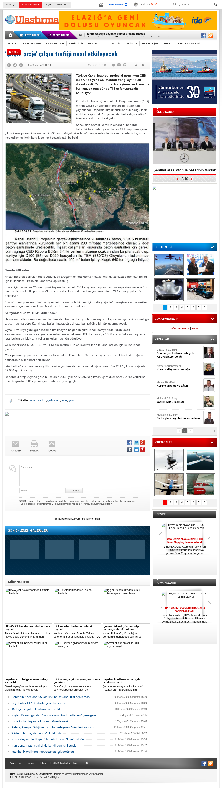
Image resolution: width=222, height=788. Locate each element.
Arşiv (48, 4)
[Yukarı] (52, 446)
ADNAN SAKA (170, 384)
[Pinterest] (142, 449)
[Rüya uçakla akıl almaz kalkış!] (169, 484)
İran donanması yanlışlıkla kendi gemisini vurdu (44, 745)
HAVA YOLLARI (166, 582)
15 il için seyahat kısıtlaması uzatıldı (36, 709)
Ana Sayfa (10, 4)
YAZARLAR (162, 339)
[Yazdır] (125, 65)
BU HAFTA (183, 328)
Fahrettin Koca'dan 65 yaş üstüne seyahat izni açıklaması (50, 697)
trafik (64, 400)
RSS (85, 763)
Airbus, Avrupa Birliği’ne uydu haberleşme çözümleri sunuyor (53, 727)
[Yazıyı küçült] (134, 65)
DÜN (173, 328)
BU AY (195, 328)
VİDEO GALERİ (164, 442)
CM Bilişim (53, 777)
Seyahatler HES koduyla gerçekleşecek (38, 703)
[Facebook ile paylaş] (203, 35)
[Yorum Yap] (114, 65)
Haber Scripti (40, 777)
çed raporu (53, 400)
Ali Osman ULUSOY (168, 351)
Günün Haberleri (30, 4)
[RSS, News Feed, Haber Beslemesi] (210, 35)
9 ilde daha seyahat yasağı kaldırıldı (36, 733)
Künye (30, 763)
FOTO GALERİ (163, 247)
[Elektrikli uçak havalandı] (200, 460)
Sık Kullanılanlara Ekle (65, 763)
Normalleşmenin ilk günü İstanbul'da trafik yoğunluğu (47, 739)
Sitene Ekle (62, 4)
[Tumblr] (129, 449)
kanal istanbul (38, 400)
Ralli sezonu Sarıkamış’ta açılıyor (185, 170)
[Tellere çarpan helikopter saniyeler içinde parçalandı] (169, 460)
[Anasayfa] (11, 35)
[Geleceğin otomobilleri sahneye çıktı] (169, 289)
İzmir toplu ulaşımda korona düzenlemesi (39, 721)
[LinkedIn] (136, 449)
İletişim (43, 763)
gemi (71, 400)
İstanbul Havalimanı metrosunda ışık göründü (42, 751)
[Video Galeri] (59, 35)
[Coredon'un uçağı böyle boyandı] (200, 484)
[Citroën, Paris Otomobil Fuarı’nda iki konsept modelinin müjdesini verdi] (200, 289)
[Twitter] (15, 65)
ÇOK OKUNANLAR (166, 318)
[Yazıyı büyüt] (144, 65)
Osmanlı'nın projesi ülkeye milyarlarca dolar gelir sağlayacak (128, 35)
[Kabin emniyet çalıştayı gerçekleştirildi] (200, 265)
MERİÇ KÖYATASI (167, 400)
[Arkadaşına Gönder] (119, 65)
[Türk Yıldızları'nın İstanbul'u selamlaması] (169, 265)
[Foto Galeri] (31, 35)
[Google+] (21, 65)
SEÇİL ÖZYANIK (166, 367)
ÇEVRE (161, 514)
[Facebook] (9, 65)
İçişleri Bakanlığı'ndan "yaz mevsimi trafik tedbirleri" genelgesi (53, 715)
